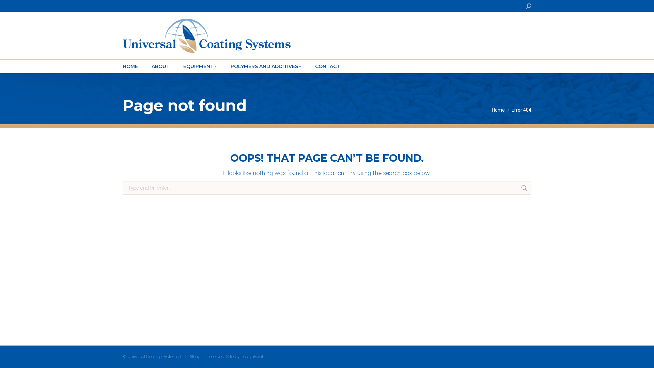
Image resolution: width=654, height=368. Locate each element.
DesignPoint (251, 356)
